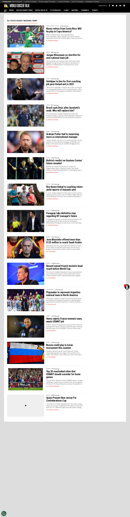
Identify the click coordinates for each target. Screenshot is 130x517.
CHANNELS (85, 10)
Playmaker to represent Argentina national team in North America (63, 294)
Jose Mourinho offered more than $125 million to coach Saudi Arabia (64, 241)
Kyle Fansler (52, 304)
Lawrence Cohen (53, 410)
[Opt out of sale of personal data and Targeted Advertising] (3, 513)
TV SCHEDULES (55, 10)
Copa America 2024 (52, 26)
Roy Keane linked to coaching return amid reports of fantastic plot (64, 188)
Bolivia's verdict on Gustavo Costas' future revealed (64, 162)
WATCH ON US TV (41, 10)
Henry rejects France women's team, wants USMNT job (64, 320)
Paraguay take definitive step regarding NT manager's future (61, 214)
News (48, 52)
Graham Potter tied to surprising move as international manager (62, 135)
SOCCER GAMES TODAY (24, 10)
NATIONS (75, 10)
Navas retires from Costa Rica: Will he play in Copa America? (63, 30)
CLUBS (66, 10)
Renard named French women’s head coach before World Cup (64, 267)
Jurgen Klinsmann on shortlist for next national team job (63, 56)
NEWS (11, 10)
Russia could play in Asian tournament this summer (59, 346)
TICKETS (95, 10)
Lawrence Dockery (53, 386)
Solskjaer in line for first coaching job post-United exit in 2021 (63, 83)
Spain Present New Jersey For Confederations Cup (61, 399)
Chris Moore (52, 251)
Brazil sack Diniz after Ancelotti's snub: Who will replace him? (63, 109)
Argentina (49, 289)
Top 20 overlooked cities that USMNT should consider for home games (63, 374)
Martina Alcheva (53, 40)
